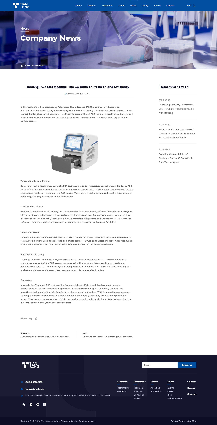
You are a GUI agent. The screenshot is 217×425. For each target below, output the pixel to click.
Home (79, 6)
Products (92, 6)
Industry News (38, 66)
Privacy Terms (178, 421)
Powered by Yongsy (87, 421)
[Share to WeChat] (30, 318)
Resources (107, 6)
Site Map (191, 421)
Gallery (145, 6)
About (121, 6)
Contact (170, 6)
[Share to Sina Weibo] (35, 318)
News (133, 6)
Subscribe (187, 365)
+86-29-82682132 (34, 382)
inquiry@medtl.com (35, 389)
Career (157, 6)
